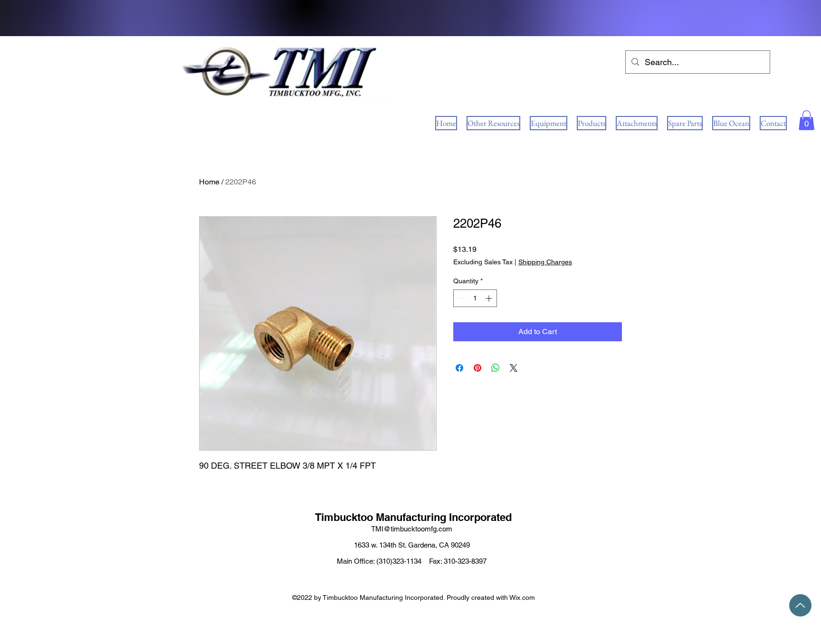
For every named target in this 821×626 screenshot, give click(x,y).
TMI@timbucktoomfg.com (411, 529)
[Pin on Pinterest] (477, 368)
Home (209, 181)
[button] (806, 120)
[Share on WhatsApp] (495, 368)
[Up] (800, 605)
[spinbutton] (475, 298)
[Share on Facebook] (459, 368)
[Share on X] (513, 368)
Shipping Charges (545, 262)
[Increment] (490, 298)
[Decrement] (461, 298)
